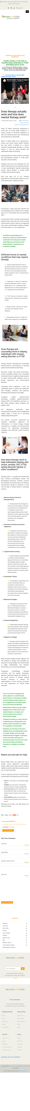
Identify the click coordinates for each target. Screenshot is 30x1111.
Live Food (5, 926)
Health (5, 930)
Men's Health (20, 1018)
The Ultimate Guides (8, 945)
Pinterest (19, 1050)
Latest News (6, 933)
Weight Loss (6, 938)
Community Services (24, 1066)
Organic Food (20, 1015)
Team (3, 1018)
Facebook (19, 1044)
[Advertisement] (15, 37)
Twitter (19, 1038)
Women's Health (21, 1021)
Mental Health (7, 942)
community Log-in (6, 1050)
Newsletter (5, 1044)
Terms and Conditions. (23, 1070)
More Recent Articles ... (9, 947)
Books (18, 1024)
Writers (4, 1024)
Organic (5, 923)
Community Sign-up (7, 1047)
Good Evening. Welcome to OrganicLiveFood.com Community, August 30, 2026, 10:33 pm (14, 2)
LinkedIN (19, 1047)
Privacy (4, 1041)
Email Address (4, 852)
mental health (25, 120)
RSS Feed (19, 1041)
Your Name (4, 843)
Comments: (4, 874)
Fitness (5, 935)
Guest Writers (5, 1027)
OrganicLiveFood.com (13, 1066)
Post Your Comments (7, 902)
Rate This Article (8, 830)
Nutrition (5, 928)
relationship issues (24, 124)
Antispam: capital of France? (8, 860)
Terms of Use (5, 1038)
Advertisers (5, 1021)
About (3, 1015)
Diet (4, 940)
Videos (19, 1027)
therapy (21, 122)
